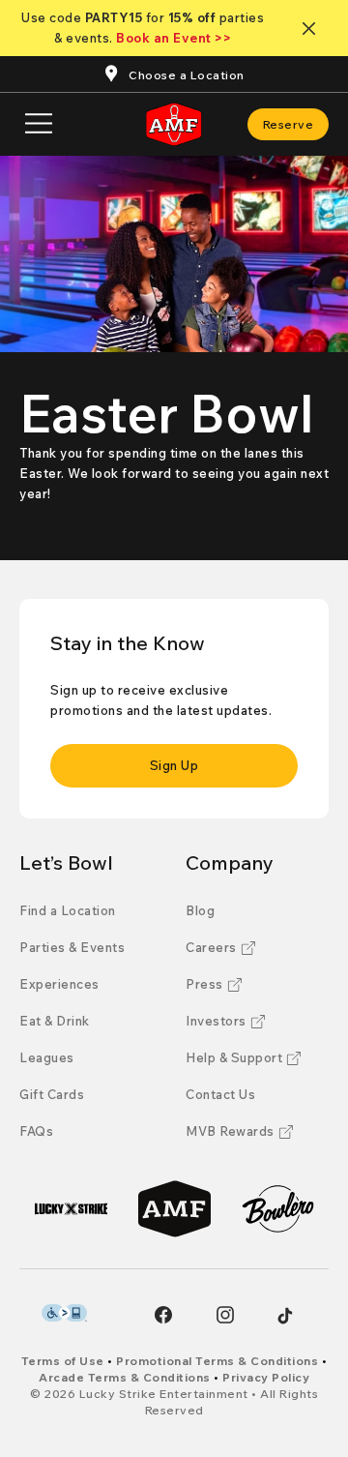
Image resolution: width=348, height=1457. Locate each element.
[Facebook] (163, 1314)
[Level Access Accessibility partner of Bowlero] (64, 1313)
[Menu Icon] (38, 124)
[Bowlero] (278, 1209)
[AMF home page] (174, 124)
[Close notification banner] (313, 28)
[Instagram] (225, 1314)
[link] (288, 124)
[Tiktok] (285, 1315)
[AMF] (174, 1209)
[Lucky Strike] (71, 1209)
